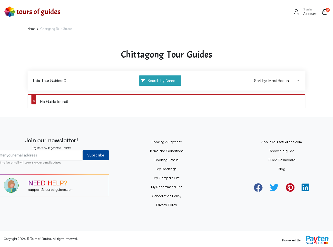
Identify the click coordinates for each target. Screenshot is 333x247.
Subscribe (95, 155)
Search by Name (161, 80)
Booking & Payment (166, 142)
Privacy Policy (166, 205)
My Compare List (167, 178)
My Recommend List (166, 187)
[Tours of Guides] (32, 12)
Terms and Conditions (167, 151)
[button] (324, 12)
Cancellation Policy (166, 196)
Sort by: (260, 80)
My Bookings (166, 169)
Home (31, 28)
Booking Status (166, 160)
